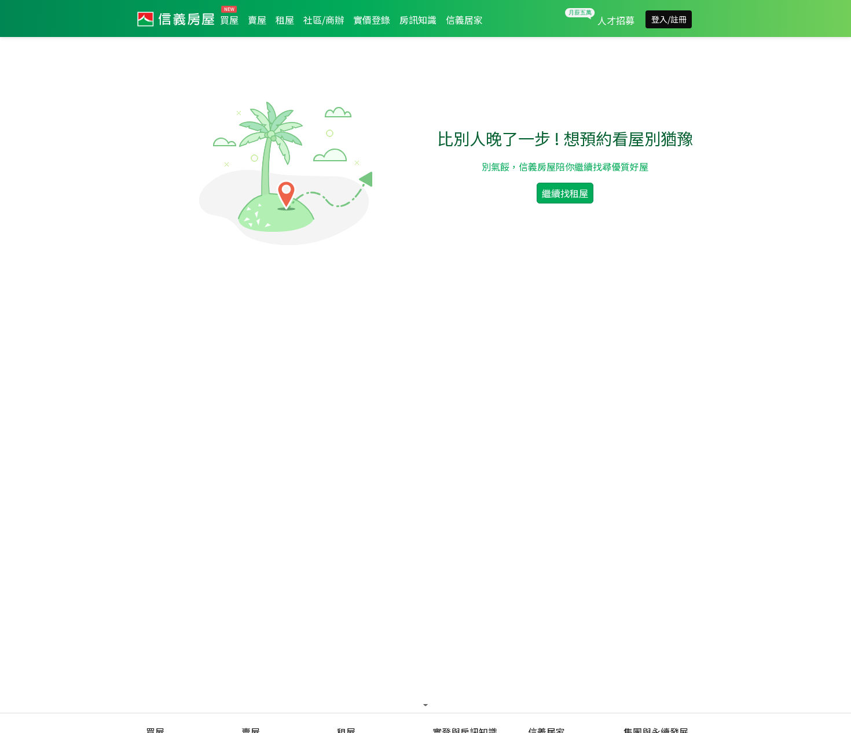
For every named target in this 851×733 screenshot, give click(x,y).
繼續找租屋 (565, 193)
